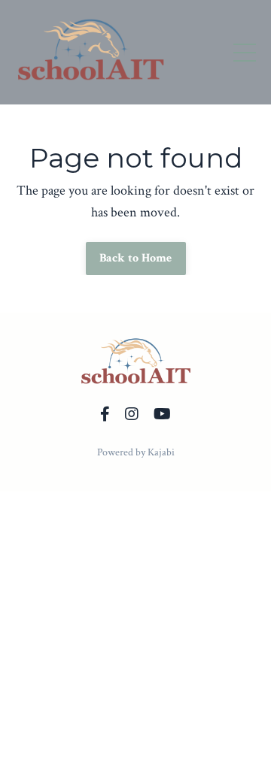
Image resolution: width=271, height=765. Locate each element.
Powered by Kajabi (136, 452)
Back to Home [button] (135, 258)
